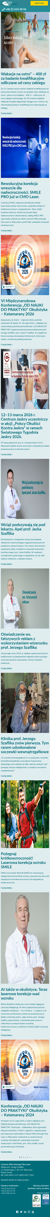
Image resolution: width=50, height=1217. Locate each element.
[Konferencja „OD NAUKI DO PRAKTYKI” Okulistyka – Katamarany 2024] (25, 1070)
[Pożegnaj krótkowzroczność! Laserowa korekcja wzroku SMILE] (25, 814)
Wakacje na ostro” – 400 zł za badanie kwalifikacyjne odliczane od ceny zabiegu (23, 78)
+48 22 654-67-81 (8, 1191)
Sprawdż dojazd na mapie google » (15, 1180)
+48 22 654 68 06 (15, 9)
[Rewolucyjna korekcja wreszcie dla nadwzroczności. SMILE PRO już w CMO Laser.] (25, 148)
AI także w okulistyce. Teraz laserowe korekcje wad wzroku (24, 994)
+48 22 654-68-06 (8, 1189)
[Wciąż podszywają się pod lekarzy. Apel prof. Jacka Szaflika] (25, 489)
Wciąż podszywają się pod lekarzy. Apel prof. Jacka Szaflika (23, 529)
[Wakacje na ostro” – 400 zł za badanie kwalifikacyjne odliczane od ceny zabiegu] (25, 38)
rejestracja (39, 3)
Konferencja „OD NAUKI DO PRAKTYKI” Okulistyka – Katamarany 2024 (24, 1110)
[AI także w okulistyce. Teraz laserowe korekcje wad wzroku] (25, 938)
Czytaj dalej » (7, 113)
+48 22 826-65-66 (8, 1193)
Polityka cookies (43, 1193)
